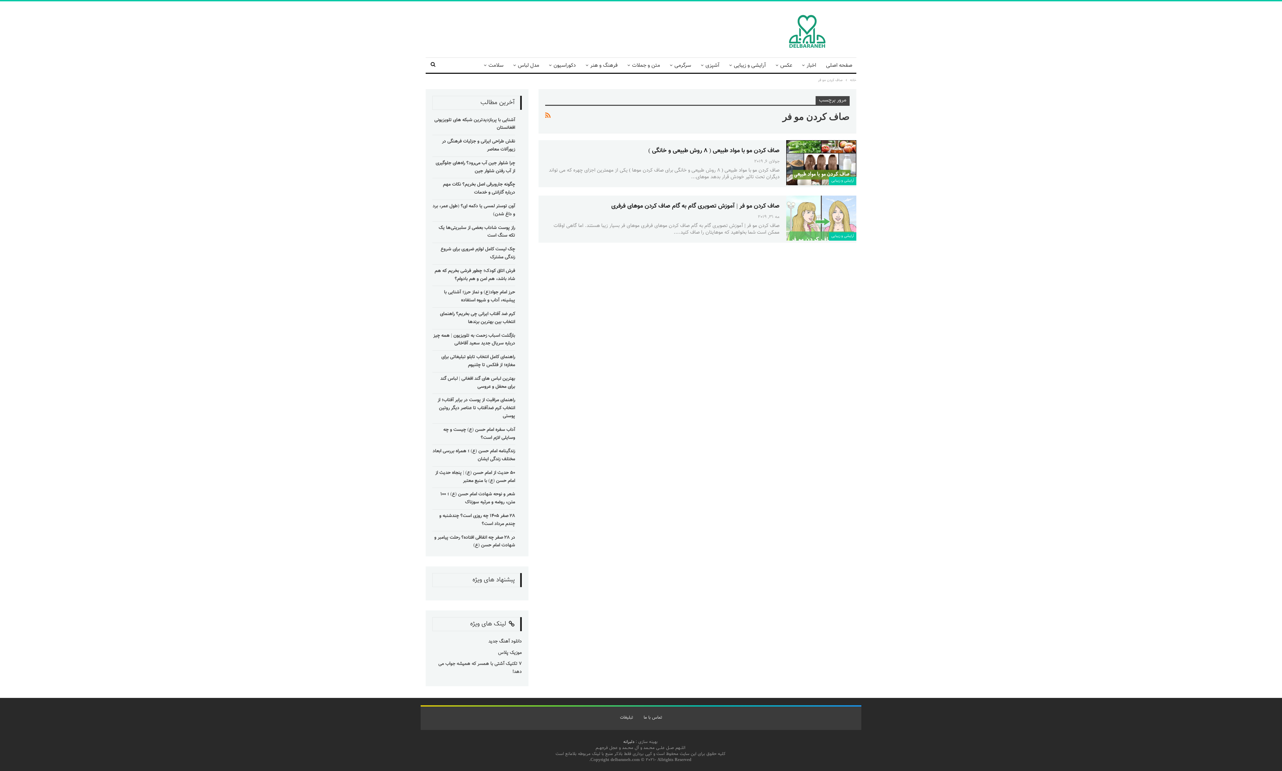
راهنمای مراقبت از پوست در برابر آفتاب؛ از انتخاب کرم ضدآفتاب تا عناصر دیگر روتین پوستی (476, 408)
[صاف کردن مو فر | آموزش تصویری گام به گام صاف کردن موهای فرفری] (821, 218)
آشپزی (712, 65)
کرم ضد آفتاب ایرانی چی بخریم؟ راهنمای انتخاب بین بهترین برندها (477, 318)
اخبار (811, 65)
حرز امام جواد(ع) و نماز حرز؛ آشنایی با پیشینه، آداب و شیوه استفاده (479, 296)
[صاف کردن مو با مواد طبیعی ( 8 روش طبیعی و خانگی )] (821, 162)
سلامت (495, 65)
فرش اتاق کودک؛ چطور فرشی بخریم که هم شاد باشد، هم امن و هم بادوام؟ (475, 275)
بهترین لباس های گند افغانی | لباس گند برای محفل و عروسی (477, 383)
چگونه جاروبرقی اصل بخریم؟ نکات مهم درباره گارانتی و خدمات (479, 188)
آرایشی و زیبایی (750, 65)
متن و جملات (646, 65)
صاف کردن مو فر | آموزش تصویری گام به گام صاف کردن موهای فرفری (695, 206)
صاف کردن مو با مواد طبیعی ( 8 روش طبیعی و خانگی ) (714, 151)
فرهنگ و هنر (604, 65)
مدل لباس (528, 65)
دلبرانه (628, 742)
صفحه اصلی (839, 65)
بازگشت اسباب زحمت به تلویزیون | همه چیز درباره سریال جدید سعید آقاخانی (474, 339)
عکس (786, 65)
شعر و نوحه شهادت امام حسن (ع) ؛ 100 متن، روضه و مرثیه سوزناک (477, 498)
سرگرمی (682, 65)
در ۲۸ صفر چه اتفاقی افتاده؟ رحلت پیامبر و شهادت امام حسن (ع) (474, 541)
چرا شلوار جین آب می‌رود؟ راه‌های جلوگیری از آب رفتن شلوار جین (475, 167)
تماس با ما (653, 717)
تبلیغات (626, 717)
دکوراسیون (565, 65)
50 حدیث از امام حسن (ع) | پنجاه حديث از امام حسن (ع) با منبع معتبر (475, 477)
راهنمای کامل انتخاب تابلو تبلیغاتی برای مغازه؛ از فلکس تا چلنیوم (478, 361)
